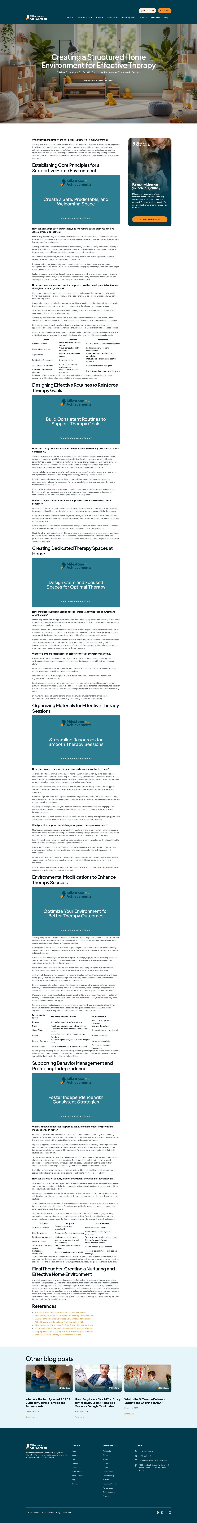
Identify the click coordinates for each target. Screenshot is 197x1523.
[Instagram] (162, 1512)
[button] (70, 17)
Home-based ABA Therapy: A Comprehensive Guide (58, 1335)
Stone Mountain (109, 1492)
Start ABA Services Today (150, 219)
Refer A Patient (77, 1476)
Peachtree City (108, 1476)
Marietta (106, 1480)
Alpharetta (107, 1451)
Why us (74, 1459)
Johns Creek (108, 1471)
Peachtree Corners (110, 1484)
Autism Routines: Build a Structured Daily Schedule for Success (63, 1319)
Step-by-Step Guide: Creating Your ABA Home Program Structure (64, 1331)
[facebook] (157, 1512)
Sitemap (75, 1484)
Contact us (164, 11)
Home (74, 1451)
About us (75, 1455)
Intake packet (113, 17)
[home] (36, 17)
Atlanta (105, 1459)
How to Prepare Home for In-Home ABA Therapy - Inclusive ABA (64, 1315)
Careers (99, 17)
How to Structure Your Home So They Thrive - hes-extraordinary (64, 1325)
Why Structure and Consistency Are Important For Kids (59, 1322)
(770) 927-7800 (147, 11)
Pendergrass (108, 1488)
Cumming (106, 1463)
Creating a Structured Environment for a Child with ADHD (60, 1312)
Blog (166, 17)
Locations (143, 17)
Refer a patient (128, 17)
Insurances (155, 17)
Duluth (105, 1467)
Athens (105, 1455)
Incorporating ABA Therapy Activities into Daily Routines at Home (63, 1328)
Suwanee (106, 1496)
